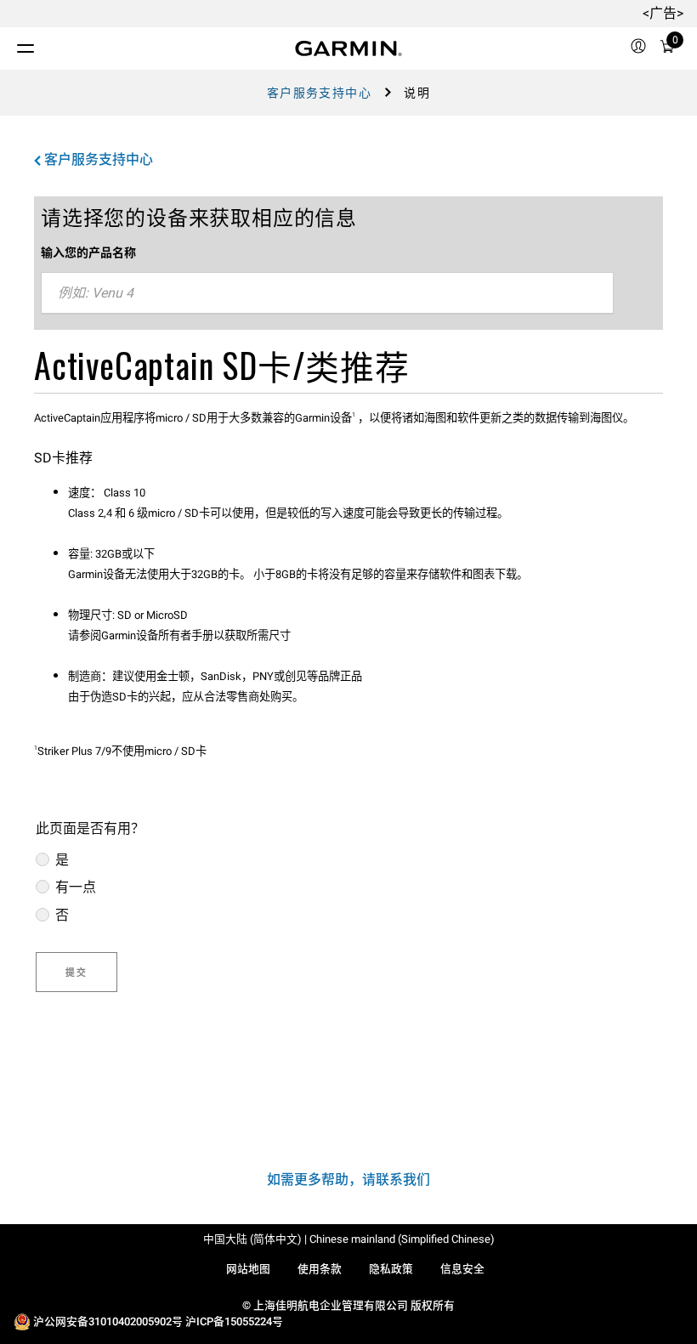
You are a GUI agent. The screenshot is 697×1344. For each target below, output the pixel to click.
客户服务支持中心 (319, 92)
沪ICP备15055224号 (234, 1321)
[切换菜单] (10, 44)
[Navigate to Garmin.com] (348, 48)
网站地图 (248, 1268)
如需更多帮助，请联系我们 (348, 1179)
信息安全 (462, 1268)
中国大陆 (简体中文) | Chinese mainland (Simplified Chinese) (349, 1239)
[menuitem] (638, 48)
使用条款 (320, 1268)
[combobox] (327, 293)
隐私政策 (391, 1268)
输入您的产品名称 (88, 252)
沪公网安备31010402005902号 (108, 1321)
